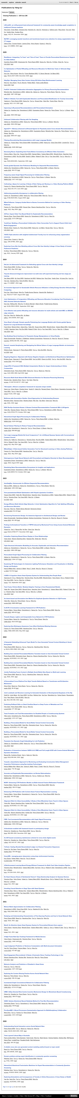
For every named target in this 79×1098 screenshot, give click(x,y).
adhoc (6, 317)
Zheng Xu (7, 831)
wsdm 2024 (7, 430)
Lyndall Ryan (16, 1040)
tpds (5, 76)
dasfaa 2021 (8, 996)
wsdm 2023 (7, 612)
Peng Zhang (51, 92)
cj (4, 649)
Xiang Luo (7, 389)
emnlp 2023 (7, 603)
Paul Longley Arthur (10, 1038)
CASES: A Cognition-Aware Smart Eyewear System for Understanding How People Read (32, 575)
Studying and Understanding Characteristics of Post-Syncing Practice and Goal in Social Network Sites (38, 916)
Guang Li (42, 43)
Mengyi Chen (16, 327)
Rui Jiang (13, 849)
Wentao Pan (20, 578)
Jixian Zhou (24, 327)
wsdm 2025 (7, 170)
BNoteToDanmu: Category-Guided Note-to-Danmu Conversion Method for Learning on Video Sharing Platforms (37, 203)
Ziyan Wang (14, 29)
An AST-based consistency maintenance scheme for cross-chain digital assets (30, 838)
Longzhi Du (65, 142)
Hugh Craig (29, 1038)
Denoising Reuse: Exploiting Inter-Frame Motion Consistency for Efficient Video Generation (34, 151)
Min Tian (35, 400)
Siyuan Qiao (38, 101)
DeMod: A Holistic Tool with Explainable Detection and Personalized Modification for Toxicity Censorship (38, 98)
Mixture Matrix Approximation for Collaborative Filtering (22, 906)
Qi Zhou (6, 251)
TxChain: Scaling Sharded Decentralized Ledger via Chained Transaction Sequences (32, 847)
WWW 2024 (7, 421)
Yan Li (13, 529)
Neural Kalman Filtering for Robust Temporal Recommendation (24, 426)
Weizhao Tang (8, 1058)
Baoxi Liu (41, 370)
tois (5, 253)
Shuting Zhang (27, 400)
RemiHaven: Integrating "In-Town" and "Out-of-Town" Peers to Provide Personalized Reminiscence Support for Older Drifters (39, 58)
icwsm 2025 (7, 218)
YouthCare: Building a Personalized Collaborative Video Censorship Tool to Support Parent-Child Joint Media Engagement (38, 224)
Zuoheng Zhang (16, 755)
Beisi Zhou (7, 1012)
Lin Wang (42, 228)
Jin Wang (26, 315)
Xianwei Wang (36, 154)
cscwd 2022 (7, 709)
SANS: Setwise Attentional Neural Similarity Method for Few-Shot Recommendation (31, 1001)
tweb (5, 209)
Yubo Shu (46, 101)
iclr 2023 (6, 499)
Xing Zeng (7, 29)
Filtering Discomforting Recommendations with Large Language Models (28, 140)
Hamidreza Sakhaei (22, 518)
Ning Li (15, 890)
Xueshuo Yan (15, 110)
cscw (5, 188)
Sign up (76, 2)
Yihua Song (61, 29)
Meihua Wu (13, 304)
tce (5, 294)
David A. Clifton (30, 156)
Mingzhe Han (8, 92)
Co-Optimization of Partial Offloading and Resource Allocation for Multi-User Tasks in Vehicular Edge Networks (37, 70)
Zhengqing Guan (9, 370)
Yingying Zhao (30, 439)
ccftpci (6, 842)
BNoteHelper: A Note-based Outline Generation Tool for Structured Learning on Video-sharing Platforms (38, 449)
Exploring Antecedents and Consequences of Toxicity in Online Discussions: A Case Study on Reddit (37, 1077)
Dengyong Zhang (35, 509)
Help (21, 1096)
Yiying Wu (7, 803)
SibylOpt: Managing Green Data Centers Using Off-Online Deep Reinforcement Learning (33, 80)
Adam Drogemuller (9, 338)
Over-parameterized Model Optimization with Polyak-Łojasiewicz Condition (28, 492)
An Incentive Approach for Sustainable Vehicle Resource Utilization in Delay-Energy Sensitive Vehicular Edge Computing (40, 289)
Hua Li (24, 380)
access (6, 382)
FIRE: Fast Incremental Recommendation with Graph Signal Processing (27, 819)
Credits (16, 1096)
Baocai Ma (18, 529)
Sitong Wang (23, 840)
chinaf (6, 394)
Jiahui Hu (38, 389)
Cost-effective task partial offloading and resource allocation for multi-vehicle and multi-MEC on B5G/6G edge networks (38, 312)
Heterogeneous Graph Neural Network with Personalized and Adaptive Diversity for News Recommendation (39, 458)
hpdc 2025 (7, 85)
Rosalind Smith (24, 1040)
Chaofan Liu (14, 831)
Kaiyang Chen (18, 400)
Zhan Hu (60, 62)
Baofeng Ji (50, 292)
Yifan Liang (7, 716)
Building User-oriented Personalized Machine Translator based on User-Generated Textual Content (36, 653)
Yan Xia (6, 1079)
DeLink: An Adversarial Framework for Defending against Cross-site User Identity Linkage (33, 264)
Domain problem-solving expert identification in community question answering (30, 1056)
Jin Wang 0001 (54, 73)
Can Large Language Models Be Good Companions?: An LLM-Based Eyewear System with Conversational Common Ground (39, 436)
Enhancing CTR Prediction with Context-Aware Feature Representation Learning (30, 791)
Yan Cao (6, 281)
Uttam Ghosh (39, 304)
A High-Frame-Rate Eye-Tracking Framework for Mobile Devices (25, 936)
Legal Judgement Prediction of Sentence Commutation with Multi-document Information (33, 946)
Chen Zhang (15, 389)
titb (5, 700)
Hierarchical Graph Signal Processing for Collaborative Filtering (25, 416)
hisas (5, 34)
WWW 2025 (7, 147)
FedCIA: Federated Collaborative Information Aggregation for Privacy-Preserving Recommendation (36, 89)
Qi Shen (54, 62)
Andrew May (62, 1038)
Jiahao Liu (36, 92)
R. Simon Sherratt (44, 73)
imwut (6, 444)
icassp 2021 (7, 941)
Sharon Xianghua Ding (18, 186)
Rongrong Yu (47, 338)
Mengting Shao (8, 400)
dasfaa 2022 (8, 787)
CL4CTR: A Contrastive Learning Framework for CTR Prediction (24, 608)
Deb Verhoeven (35, 1040)
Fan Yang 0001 (54, 156)
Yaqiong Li (7, 101)
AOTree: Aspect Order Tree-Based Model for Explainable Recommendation (28, 214)
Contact (9, 1096)
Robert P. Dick (40, 156)
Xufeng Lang (53, 29)
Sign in (71, 2)
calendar (18, 2)
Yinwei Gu (7, 529)
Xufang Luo (40, 775)
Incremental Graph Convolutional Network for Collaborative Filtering (26, 982)
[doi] (26, 34)
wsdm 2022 (7, 688)
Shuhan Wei (22, 957)
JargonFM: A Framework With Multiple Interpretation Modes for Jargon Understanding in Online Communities (35, 367)
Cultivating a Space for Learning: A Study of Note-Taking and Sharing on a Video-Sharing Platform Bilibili (38, 184)
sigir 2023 (7, 550)
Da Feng (37, 867)
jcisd (5, 532)
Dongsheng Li (16, 428)
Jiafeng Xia (29, 92)
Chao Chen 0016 (56, 142)
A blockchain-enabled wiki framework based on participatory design (26, 828)
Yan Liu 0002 (37, 359)
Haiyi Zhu (12, 1079)
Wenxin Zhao (8, 216)
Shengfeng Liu (52, 695)
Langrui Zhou (26, 43)
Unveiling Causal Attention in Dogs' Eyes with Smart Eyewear (24, 888)
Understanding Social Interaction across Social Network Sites (24, 1026)
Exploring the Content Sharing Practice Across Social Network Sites (26, 973)
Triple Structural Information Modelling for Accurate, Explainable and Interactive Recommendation (36, 545)
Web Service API (30, 1096)
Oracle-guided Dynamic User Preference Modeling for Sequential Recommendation (31, 165)
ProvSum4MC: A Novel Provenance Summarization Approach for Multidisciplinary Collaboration (35, 1010)
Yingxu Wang (17, 610)
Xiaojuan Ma (30, 538)
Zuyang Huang (16, 43)
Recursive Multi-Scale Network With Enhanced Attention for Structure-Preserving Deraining (34, 377)
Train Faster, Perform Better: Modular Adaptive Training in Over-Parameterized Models (32, 587)
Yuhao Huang (61, 695)
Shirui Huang (14, 73)
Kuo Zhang (13, 82)
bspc (5, 46)
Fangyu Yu (7, 186)
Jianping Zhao (16, 380)
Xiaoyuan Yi (16, 350)
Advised (12, 12)
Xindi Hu (6, 695)
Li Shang (67, 110)
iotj (5, 306)
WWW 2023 (7, 559)
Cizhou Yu (7, 195)
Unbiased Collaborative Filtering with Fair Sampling (21, 119)
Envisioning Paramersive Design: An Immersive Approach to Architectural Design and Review (34, 515)
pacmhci (6, 103)
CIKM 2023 (7, 488)
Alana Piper (7, 1040)
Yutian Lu (24, 879)
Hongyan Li (45, 29)
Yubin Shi (31, 327)
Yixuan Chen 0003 (25, 154)
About (4, 1096)
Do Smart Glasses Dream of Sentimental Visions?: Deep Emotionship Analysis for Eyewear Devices (36, 877)
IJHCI (5, 631)
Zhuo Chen (7, 686)
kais (5, 198)
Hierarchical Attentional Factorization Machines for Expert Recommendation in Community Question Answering (37, 1066)
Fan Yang (67, 879)
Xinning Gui (30, 957)
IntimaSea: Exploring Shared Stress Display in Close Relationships (26, 536)
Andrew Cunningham (36, 338)
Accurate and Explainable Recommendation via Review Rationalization (27, 773)
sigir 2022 (7, 796)
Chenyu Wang (8, 154)
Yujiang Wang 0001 (47, 154)
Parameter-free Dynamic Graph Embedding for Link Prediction (24, 741)
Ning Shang (11, 697)
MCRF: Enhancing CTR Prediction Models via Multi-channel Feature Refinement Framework (34, 782)
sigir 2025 (7, 94)
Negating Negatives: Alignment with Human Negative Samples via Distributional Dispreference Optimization (39, 357)
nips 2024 (7, 331)
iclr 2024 (6, 352)
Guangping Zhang (38, 110)
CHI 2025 (7, 64)
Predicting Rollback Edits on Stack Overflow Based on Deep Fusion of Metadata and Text (33, 704)
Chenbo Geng (23, 389)
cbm (5, 283)
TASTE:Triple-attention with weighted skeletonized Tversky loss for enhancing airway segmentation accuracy (37, 236)
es (4, 1061)
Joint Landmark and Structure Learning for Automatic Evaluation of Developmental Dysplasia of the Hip (38, 693)
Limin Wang (13, 695)
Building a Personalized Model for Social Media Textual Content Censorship (29, 723)
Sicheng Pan (8, 775)
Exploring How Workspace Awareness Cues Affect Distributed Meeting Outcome (30, 626)
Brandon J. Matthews (22, 338)
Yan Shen (42, 400)
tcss (5, 373)
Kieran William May (10, 568)
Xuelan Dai (28, 803)
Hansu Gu (43, 62)
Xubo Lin (29, 755)
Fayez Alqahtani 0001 (31, 73)
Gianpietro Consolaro (65, 389)
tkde (5, 911)
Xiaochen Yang (67, 154)
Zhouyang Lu (22, 439)
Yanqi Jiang (7, 538)
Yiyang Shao (53, 101)
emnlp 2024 (7, 361)
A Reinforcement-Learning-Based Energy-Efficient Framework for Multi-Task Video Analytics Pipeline (37, 865)
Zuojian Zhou (19, 32)
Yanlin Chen (55, 278)
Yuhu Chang (70, 439)
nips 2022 (7, 746)
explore (11, 2)
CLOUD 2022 (8, 861)
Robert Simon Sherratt (23, 509)
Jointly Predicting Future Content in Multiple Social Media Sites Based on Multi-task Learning (35, 672)
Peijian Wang (31, 82)
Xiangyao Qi (7, 578)
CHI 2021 (7, 960)
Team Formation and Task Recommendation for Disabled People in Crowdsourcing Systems (34, 713)
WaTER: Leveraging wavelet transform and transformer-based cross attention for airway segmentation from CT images (39, 40)
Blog (37, 1096)
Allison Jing (19, 766)
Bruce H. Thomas (63, 338)
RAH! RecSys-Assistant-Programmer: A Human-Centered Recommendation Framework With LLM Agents (36, 407)
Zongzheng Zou (16, 716)
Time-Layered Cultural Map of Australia (17, 1035)
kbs (5, 1051)
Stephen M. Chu (38, 909)
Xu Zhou (30, 695)
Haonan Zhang (15, 410)
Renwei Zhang (45, 389)
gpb (5, 403)
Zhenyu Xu (7, 439)
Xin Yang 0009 (19, 278)
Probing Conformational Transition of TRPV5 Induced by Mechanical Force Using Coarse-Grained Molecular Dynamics (39, 526)
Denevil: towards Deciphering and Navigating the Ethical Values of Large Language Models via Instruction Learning (39, 346)
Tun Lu (66, 62)
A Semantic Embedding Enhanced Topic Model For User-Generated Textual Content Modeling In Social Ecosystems (38, 643)
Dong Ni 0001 (23, 281)
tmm (5, 872)
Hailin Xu (14, 439)
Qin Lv (47, 156)
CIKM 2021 (7, 987)
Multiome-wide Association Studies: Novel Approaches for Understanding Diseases (31, 398)
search (24, 2)
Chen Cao (49, 400)
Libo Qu (38, 29)
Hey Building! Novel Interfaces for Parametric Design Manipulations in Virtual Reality (32, 336)
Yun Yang (29, 380)
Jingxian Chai (23, 29)
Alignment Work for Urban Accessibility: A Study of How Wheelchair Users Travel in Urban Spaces (36, 801)
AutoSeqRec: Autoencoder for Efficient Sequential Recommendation (26, 483)
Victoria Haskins (53, 1038)
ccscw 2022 (7, 950)
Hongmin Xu (32, 29)
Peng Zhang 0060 (33, 62)
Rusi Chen (48, 278)
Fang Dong (7, 327)
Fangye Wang (8, 610)
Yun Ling (68, 29)
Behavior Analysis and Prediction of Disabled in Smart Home (24, 964)
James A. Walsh (21, 568)
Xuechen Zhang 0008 (10, 62)
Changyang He (22, 62)
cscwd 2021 (7, 969)
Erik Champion (21, 1038)
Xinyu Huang (35, 43)
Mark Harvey (44, 1038)
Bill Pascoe (70, 1038)
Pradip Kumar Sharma (31, 292)
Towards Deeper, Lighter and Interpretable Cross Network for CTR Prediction (29, 617)
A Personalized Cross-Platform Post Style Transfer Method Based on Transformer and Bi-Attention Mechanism (36, 682)
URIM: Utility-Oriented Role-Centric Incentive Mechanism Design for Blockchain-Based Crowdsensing (37, 992)
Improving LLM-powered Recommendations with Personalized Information (28, 108)
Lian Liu (70, 278)
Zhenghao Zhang (9, 1003)
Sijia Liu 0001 (8, 485)
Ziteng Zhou (7, 43)
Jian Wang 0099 (9, 278)
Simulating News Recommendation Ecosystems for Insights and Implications (29, 467)
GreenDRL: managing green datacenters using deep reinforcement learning (29, 856)
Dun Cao (6, 73)
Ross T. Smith (31, 568)
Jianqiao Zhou (14, 281)
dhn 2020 (7, 1042)
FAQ (42, 1096)
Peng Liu (6, 966)
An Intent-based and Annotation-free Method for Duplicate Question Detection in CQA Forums (35, 598)
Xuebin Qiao (10, 32)
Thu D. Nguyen (22, 82)
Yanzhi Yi (31, 389)
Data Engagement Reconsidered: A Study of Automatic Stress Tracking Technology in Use (33, 955)
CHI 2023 (7, 541)
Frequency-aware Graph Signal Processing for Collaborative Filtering (26, 175)
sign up (11, 1087)
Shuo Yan (16, 154)
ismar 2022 (7, 769)
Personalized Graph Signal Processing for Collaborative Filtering (25, 554)
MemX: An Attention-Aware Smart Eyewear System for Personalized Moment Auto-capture (33, 925)
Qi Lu (14, 578)
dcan (5, 833)
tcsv (5, 161)
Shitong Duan (8, 350)
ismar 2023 (7, 520)
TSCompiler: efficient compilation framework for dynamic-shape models (27, 386)
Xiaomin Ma (42, 292)
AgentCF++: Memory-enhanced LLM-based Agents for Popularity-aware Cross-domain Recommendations (38, 128)
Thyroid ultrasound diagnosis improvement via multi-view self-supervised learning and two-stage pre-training (37, 275)
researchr (4, 2)
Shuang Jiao (8, 380)
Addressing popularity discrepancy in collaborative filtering (23, 193)
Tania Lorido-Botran (42, 82)
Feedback (48, 1096)
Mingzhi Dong (58, 154)
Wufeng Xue (40, 278)
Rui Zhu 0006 (21, 156)
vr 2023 (6, 571)
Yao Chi (6, 948)
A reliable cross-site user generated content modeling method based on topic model (32, 1047)
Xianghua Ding (27, 451)
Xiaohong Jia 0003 (30, 278)
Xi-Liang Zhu (64, 278)
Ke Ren (25, 529)
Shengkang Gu (15, 131)
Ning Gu (48, 43)
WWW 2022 (7, 778)
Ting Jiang (7, 706)
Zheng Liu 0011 (46, 359)
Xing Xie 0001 (42, 350)
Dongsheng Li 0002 (19, 92)
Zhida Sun (38, 538)
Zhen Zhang (55, 389)
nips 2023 (7, 594)
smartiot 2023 (8, 511)
